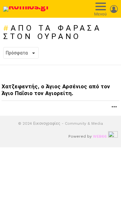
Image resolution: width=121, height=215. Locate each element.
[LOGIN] (114, 9)
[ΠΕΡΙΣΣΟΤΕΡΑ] (114, 107)
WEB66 (100, 136)
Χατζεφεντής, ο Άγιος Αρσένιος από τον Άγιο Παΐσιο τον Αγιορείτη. (56, 89)
